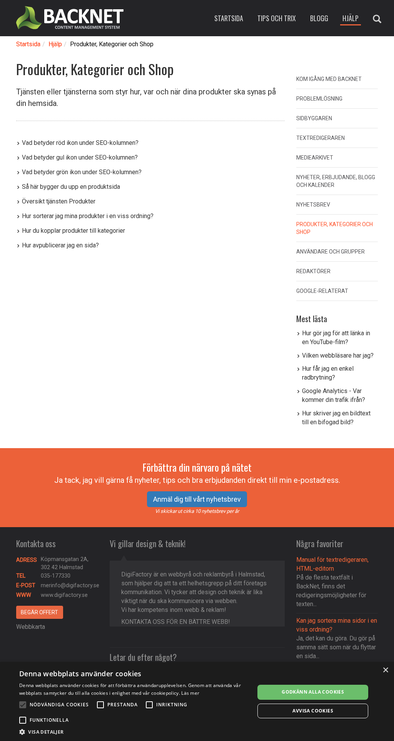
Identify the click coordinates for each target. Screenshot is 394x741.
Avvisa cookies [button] (312, 710)
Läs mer (190, 693)
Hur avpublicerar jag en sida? (60, 245)
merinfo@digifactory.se (70, 585)
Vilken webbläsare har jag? (338, 355)
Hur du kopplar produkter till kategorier (73, 230)
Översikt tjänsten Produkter (58, 201)
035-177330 (55, 576)
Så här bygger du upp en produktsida (71, 186)
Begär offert (39, 612)
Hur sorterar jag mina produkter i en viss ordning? (88, 216)
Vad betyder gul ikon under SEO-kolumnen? (80, 157)
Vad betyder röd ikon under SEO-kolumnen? (80, 142)
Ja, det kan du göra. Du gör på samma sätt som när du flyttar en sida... (336, 647)
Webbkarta (30, 626)
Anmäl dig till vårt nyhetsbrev (197, 499)
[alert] (197, 701)
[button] (133, 731)
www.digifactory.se (64, 595)
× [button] (385, 670)
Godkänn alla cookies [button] (313, 692)
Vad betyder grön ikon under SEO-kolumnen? (82, 172)
